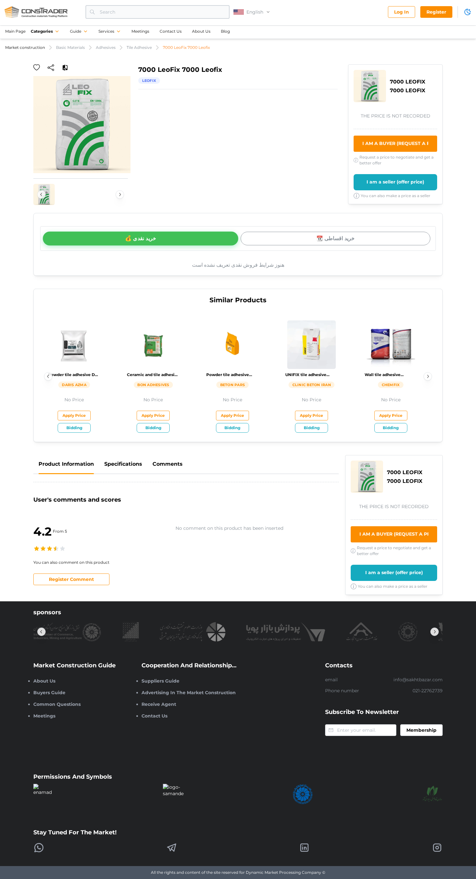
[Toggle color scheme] (467, 12)
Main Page (15, 31)
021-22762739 (428, 691)
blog (225, 31)
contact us (171, 31)
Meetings (140, 31)
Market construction (25, 47)
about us (201, 31)
